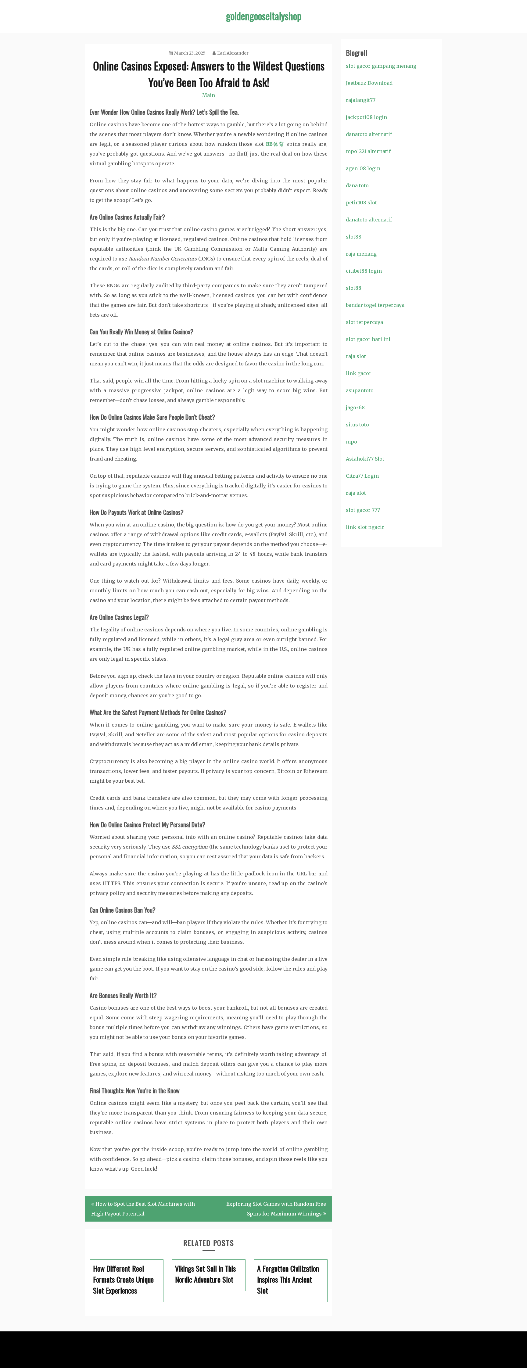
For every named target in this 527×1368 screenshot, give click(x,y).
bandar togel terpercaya (375, 305)
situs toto (357, 425)
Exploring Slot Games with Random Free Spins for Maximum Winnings (276, 1209)
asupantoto (360, 390)
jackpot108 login (366, 117)
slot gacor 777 (363, 510)
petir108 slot (361, 202)
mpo (351, 442)
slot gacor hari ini (368, 339)
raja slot (356, 356)
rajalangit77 (360, 100)
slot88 (353, 237)
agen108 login (363, 168)
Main (208, 95)
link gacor (358, 373)
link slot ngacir (365, 527)
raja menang (361, 254)
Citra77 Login (362, 476)
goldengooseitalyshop (263, 16)
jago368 (355, 407)
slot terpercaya (364, 322)
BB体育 (275, 144)
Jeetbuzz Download (369, 83)
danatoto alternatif (369, 134)
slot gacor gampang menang (381, 66)
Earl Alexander (233, 53)
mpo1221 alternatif (368, 151)
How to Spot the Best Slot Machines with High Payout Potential (143, 1209)
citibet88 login (364, 271)
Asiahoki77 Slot (365, 459)
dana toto (357, 185)
